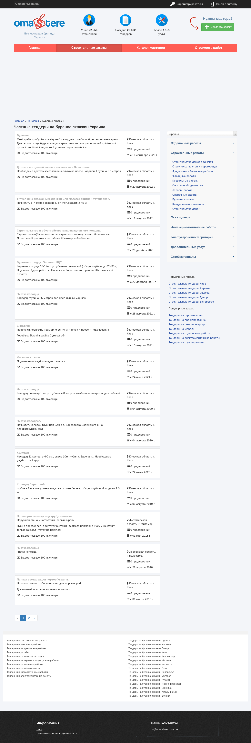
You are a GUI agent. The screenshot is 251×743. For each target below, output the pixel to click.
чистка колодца (28, 547)
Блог (39, 729)
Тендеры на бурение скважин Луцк (147, 668)
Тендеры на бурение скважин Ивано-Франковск (154, 683)
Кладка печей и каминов (188, 204)
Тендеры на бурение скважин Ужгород (149, 676)
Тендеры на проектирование (187, 319)
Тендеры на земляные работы (24, 644)
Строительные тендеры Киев (187, 283)
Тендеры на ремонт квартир (187, 324)
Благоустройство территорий (192, 237)
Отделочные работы (186, 143)
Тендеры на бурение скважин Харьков (149, 644)
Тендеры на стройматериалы (23, 668)
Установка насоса (29, 357)
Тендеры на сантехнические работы (27, 640)
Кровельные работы (185, 180)
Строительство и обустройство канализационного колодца (59, 230)
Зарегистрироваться (189, 3)
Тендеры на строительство (186, 315)
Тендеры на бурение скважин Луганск (149, 680)
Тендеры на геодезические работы (26, 648)
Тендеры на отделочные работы (189, 333)
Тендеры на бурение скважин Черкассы (150, 664)
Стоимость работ (208, 47)
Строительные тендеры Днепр (188, 297)
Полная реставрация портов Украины (43, 579)
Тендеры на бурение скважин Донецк (149, 695)
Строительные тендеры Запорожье (191, 301)
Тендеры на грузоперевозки (187, 342)
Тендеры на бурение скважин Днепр (148, 648)
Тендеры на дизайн (18, 652)
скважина (23, 325)
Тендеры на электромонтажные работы (194, 337)
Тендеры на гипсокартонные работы (27, 672)
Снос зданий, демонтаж (187, 185)
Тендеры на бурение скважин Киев (147, 652)
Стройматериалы (183, 256)
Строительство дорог (185, 208)
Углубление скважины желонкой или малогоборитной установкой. (63, 198)
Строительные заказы (89, 47)
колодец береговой (31, 484)
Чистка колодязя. (29, 420)
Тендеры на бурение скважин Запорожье (151, 672)
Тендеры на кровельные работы (25, 664)
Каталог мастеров (151, 47)
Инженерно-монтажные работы (193, 227)
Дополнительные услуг (188, 247)
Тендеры (33, 120)
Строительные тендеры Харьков (189, 288)
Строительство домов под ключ (192, 161)
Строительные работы (187, 153)
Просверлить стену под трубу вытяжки (44, 516)
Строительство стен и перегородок (194, 166)
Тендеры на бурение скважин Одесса (149, 640)
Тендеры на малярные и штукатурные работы (33, 660)
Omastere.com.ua (27, 3)
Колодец (23, 452)
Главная (35, 47)
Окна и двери (180, 217)
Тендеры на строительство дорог (25, 656)
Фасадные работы (184, 175)
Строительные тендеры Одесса (189, 292)
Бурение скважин (183, 199)
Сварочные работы (184, 194)
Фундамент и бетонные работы (192, 171)
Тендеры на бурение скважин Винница (150, 688)
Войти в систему (226, 3)
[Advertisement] (125, 82)
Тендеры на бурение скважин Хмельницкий (152, 692)
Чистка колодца (28, 294)
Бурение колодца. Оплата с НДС (39, 262)
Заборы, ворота (182, 190)
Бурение (23, 135)
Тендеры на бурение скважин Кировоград (151, 656)
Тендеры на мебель (181, 328)
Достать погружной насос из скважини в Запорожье (53, 167)
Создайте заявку (221, 26)
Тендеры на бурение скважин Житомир (150, 660)
